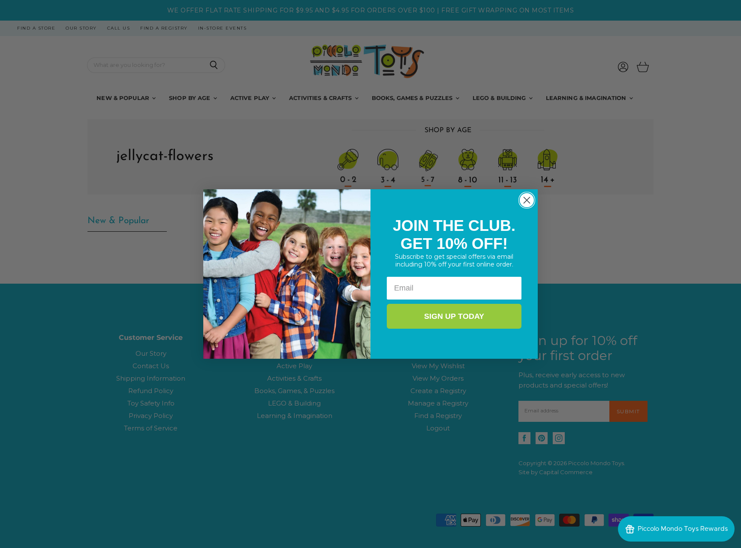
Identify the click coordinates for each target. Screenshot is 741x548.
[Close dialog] (526, 200)
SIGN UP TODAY (454, 316)
